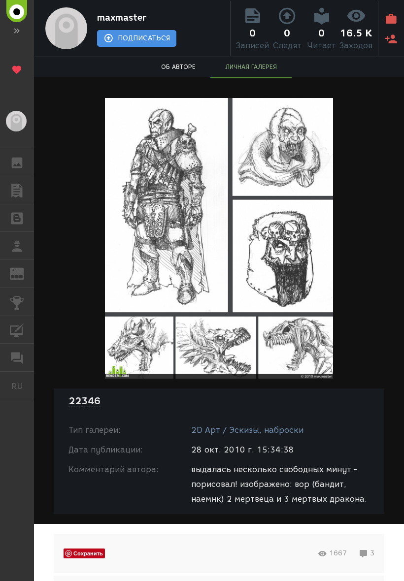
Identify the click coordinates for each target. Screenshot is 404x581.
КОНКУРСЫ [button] (17, 302)
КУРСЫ (17, 330)
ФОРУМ (17, 357)
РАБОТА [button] (17, 245)
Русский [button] (22, 386)
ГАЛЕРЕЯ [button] (17, 162)
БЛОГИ (17, 218)
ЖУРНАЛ (23, 273)
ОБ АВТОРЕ (178, 66)
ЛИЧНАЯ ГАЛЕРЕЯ (251, 66)
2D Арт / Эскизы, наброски (247, 430)
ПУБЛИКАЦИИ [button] (17, 190)
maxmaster (121, 17)
